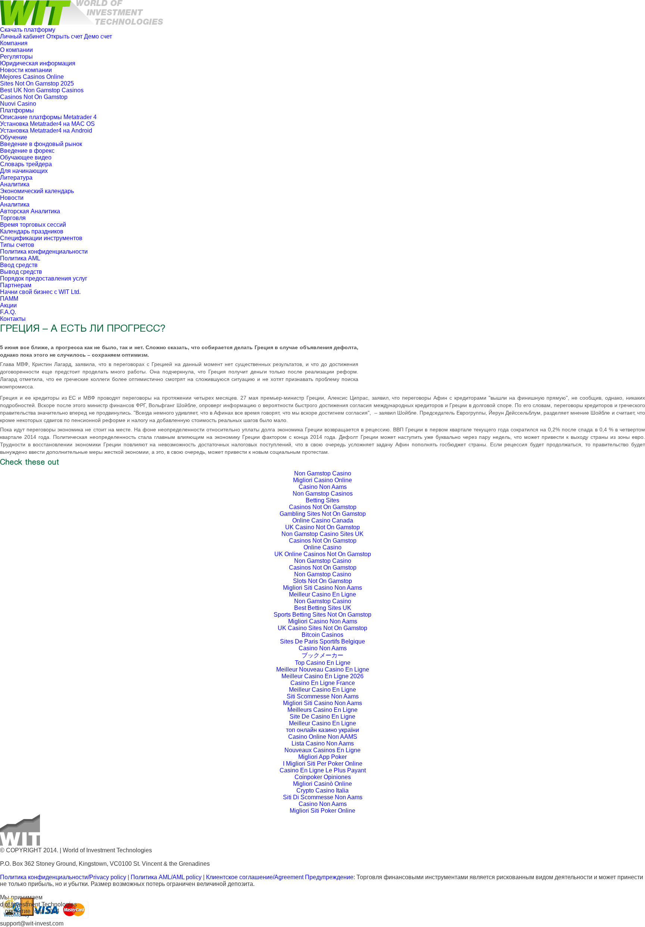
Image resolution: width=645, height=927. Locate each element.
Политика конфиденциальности (44, 251)
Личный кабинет (22, 36)
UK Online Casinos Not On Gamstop (322, 554)
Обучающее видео (26, 157)
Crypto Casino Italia (322, 790)
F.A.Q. (8, 312)
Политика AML (20, 258)
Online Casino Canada (322, 520)
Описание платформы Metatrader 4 (48, 117)
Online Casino (322, 547)
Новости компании (26, 70)
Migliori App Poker (322, 757)
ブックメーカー (322, 655)
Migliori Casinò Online (322, 784)
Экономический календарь (37, 191)
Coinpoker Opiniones (323, 777)
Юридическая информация (37, 63)
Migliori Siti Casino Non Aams (322, 588)
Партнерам (15, 285)
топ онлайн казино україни (322, 730)
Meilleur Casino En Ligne (322, 594)
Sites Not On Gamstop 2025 (37, 83)
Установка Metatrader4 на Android (46, 130)
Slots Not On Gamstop (322, 581)
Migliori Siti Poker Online (322, 810)
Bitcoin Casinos (322, 635)
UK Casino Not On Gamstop (322, 527)
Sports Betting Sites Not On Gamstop (322, 614)
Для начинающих (24, 171)
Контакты (13, 319)
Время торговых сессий (33, 224)
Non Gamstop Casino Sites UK (322, 534)
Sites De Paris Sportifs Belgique (322, 641)
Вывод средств (21, 272)
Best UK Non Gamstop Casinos (42, 90)
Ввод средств (19, 265)
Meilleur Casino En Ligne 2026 (322, 676)
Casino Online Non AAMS (322, 737)
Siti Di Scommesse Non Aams (322, 797)
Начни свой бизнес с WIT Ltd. (40, 292)
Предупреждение (329, 877)
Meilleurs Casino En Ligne (322, 710)
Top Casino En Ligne (322, 663)
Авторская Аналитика (30, 211)
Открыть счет (64, 36)
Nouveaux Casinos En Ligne (322, 750)
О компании (16, 50)
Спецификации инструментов (41, 238)
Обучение (13, 137)
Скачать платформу (27, 30)
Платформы (17, 110)
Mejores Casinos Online (32, 77)
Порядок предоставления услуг (43, 278)
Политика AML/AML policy (166, 877)
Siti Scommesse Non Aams (323, 696)
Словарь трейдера (26, 164)
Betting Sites (322, 500)
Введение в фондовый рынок (41, 144)
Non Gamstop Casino (322, 473)
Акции (8, 305)
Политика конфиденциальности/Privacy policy (63, 877)
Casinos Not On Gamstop (34, 97)
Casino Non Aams (323, 487)
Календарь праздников (31, 231)
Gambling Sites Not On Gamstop (323, 514)
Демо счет (98, 36)
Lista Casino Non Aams (323, 743)
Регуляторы (16, 56)
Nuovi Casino (18, 103)
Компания (14, 43)
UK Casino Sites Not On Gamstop (322, 628)
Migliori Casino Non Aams (322, 621)
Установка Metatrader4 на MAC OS (47, 124)
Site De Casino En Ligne (322, 716)
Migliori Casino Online (322, 480)
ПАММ (9, 298)
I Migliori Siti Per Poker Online (322, 763)
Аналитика (14, 184)
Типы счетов (17, 245)
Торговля (13, 218)
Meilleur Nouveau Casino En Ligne (322, 669)
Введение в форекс (27, 151)
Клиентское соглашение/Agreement (255, 877)
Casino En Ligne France (322, 683)
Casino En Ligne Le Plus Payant (323, 770)
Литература (16, 177)
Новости (12, 198)
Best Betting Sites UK (322, 608)
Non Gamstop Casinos (323, 493)
